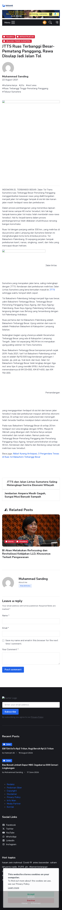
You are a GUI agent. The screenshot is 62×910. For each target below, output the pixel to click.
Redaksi (10, 784)
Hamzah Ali (10, 753)
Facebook (11, 825)
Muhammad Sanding (15, 76)
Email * (5, 628)
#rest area (31, 85)
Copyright (12, 791)
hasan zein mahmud (12, 862)
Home (25, 903)
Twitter (9, 829)
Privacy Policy (37, 717)
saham (53, 862)
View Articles (25, 586)
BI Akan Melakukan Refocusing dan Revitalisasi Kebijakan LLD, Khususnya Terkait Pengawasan (26, 554)
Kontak (10, 807)
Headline (10, 37)
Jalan (8, 744)
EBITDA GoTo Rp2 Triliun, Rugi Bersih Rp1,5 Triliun (28, 748)
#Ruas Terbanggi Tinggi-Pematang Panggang (25, 88)
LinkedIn (10, 840)
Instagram (11, 844)
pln (26, 867)
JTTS (52, 289)
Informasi (36, 903)
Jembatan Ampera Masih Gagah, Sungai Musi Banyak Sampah (25, 495)
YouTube (10, 832)
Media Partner (14, 803)
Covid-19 (27, 862)
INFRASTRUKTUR (27, 37)
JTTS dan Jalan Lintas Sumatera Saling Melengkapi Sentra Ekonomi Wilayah (32, 483)
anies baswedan (41, 862)
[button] (50, 22)
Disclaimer (12, 794)
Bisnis (11, 541)
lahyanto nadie (9, 867)
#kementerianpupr (38, 867)
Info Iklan (11, 800)
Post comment (13, 669)
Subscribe (10, 711)
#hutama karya (9, 85)
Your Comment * (10, 649)
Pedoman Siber (14, 787)
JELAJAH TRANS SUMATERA (18, 41)
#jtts (21, 85)
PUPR (21, 867)
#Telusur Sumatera (11, 91)
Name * (5, 615)
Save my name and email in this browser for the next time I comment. (31, 642)
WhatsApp (11, 836)
